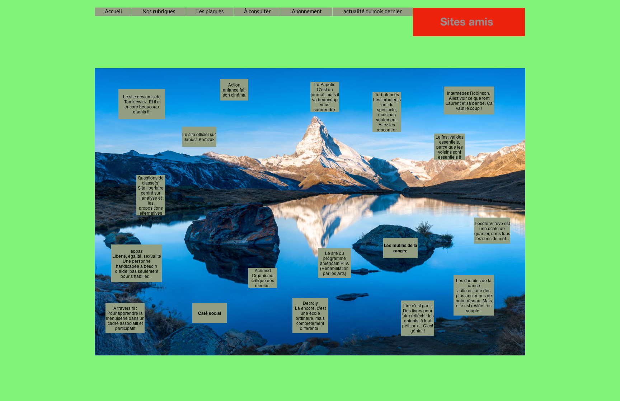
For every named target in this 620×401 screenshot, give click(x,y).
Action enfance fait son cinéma (234, 89)
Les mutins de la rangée (400, 248)
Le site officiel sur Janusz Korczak (199, 136)
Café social (209, 313)
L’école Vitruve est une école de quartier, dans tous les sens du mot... (492, 230)
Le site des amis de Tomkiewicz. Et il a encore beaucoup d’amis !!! (142, 104)
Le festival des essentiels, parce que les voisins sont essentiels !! (450, 147)
